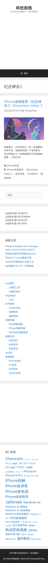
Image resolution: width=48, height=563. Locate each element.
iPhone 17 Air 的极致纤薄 (18, 257)
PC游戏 (12, 365)
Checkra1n (14, 459)
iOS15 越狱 (10, 467)
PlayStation (15, 307)
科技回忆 (13, 340)
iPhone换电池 (16, 491)
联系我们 (35, 553)
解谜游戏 (31, 534)
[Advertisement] (24, 44)
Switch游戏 (15, 373)
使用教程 (13, 312)
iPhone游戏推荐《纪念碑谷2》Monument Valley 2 (23, 104)
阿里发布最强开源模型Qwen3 (20, 253)
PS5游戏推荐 (18, 518)
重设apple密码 (36, 539)
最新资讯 (9, 336)
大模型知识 (14, 291)
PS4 (7, 518)
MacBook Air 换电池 (16, 506)
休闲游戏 (8, 526)
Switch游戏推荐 (12, 521)
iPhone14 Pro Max (31, 476)
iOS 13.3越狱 (11, 463)
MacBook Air (32, 502)
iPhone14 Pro (13, 475)
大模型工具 (14, 287)
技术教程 (9, 303)
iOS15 (32, 463)
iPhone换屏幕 (16, 486)
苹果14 (23, 534)
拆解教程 (31, 525)
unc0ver (35, 522)
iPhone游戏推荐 (15, 169)
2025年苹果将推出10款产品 (19, 262)
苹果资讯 (13, 348)
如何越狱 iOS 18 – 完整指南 (19, 266)
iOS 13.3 (27, 459)
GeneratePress (38, 558)
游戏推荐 (9, 356)
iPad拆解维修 (16, 324)
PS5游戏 (13, 369)
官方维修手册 (20, 525)
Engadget (10, 295)
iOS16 (20, 467)
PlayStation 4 (35, 514)
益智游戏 (19, 173)
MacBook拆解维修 (18, 332)
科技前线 (24, 7)
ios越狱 (29, 467)
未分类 (8, 352)
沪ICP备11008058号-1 (19, 553)
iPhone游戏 (13, 165)
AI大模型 (9, 283)
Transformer (26, 522)
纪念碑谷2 (32, 173)
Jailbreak (13, 502)
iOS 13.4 (23, 463)
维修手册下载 (12, 534)
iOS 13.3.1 (35, 459)
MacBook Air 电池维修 (17, 510)
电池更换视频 (16, 530)
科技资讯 (13, 344)
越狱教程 (13, 316)
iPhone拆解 (15, 480)
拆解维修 (9, 320)
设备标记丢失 (10, 539)
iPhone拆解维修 (17, 328)
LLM (11, 299)
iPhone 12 (19, 472)
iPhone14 (29, 471)
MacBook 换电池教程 (17, 513)
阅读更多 (16, 157)
